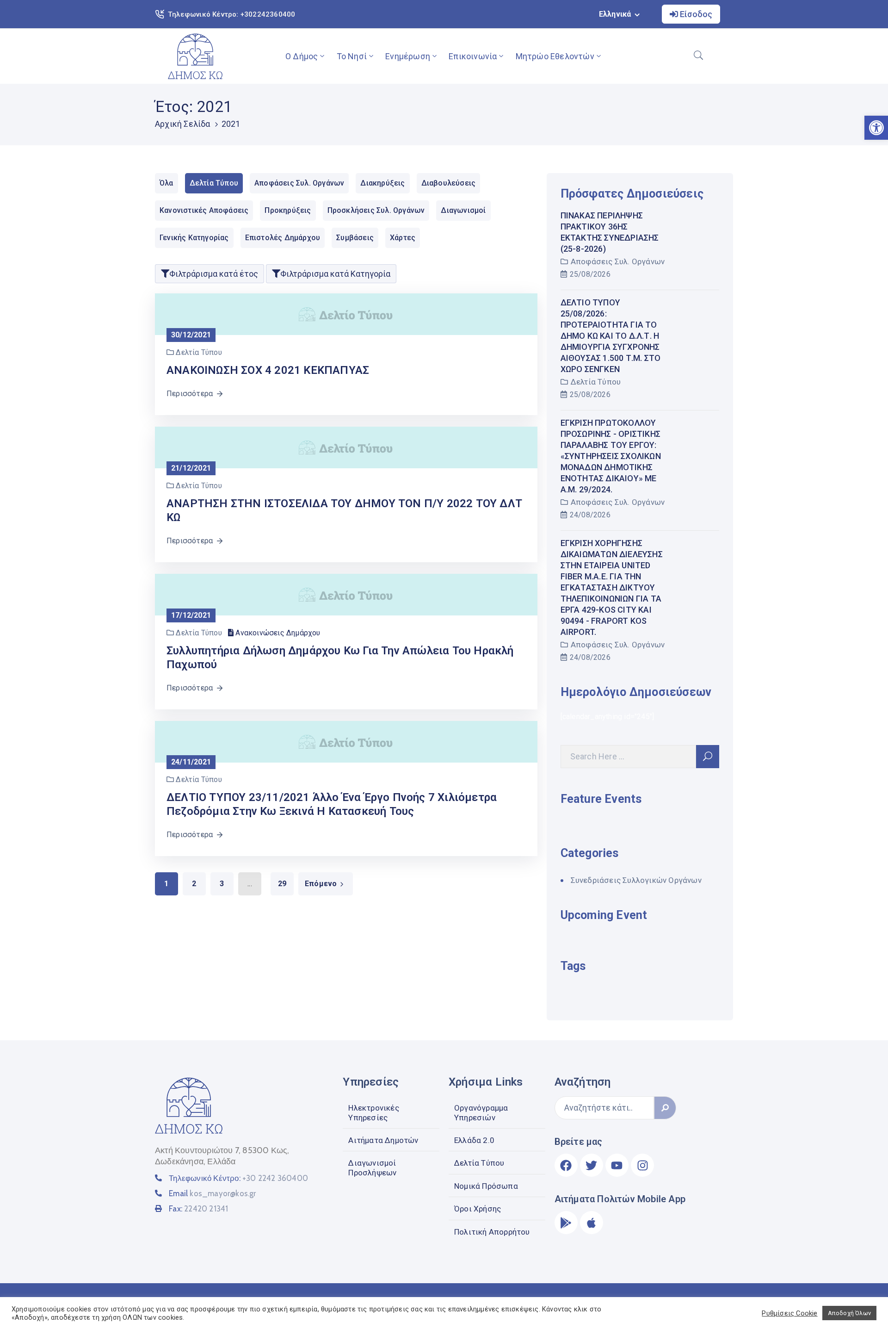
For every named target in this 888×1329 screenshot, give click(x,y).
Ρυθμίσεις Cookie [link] (789, 1313)
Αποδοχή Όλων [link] (849, 1313)
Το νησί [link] (352, 56)
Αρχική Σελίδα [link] (182, 124)
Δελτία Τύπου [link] (596, 381)
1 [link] (166, 883)
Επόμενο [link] (321, 883)
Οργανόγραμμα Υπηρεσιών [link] (481, 1112)
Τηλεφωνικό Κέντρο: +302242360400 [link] (231, 14)
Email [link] (212, 1193)
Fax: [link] (198, 1208)
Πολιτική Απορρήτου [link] (492, 1231)
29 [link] (282, 883)
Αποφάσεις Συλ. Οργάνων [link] (618, 261)
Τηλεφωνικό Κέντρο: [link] (238, 1178)
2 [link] (194, 883)
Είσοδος (695, 14)
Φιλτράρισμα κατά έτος (213, 274)
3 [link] (222, 883)
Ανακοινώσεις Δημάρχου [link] (277, 632)
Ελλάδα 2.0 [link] (474, 1140)
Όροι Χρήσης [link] (477, 1208)
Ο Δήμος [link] (301, 56)
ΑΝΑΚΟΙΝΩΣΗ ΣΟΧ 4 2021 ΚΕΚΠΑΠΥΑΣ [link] (267, 370)
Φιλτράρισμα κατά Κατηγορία (335, 274)
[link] (195, 56)
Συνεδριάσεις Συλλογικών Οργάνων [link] (636, 880)
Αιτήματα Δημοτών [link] (383, 1140)
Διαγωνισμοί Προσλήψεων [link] (372, 1167)
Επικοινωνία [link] (473, 56)
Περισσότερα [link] (189, 393)
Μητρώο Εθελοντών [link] (555, 56)
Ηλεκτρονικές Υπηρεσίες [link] (373, 1112)
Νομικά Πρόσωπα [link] (486, 1186)
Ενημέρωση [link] (407, 56)
